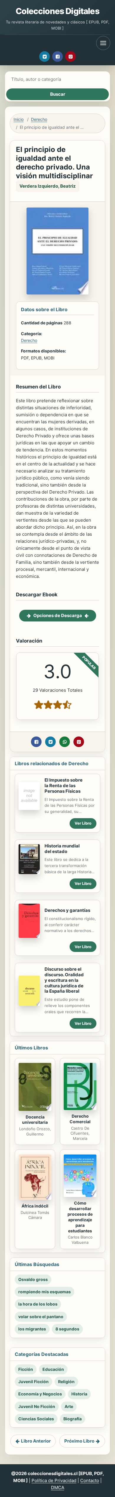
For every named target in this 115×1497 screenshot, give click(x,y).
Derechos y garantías (67, 910)
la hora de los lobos (38, 1303)
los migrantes (32, 1328)
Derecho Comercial (80, 1119)
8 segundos (67, 1328)
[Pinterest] (70, 56)
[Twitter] (44, 56)
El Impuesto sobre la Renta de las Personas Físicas (64, 785)
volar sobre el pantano (40, 1316)
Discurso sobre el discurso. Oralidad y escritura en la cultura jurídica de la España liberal (64, 980)
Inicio (19, 119)
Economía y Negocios (40, 1393)
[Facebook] (57, 56)
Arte (69, 1406)
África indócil (35, 1205)
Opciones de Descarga (57, 615)
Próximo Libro (79, 1441)
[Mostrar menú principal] (103, 43)
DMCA (57, 1487)
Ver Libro (83, 823)
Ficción (25, 1369)
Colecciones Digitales (57, 11)
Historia (79, 1393)
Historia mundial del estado (62, 848)
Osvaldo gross (33, 1279)
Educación (53, 1369)
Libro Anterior (36, 1441)
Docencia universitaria (35, 1119)
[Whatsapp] (64, 741)
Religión (66, 1381)
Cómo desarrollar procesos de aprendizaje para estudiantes (80, 1216)
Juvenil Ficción (33, 1381)
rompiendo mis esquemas (44, 1291)
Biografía (72, 1418)
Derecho (39, 119)
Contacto (89, 1480)
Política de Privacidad (54, 1480)
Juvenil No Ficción (36, 1406)
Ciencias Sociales (36, 1418)
